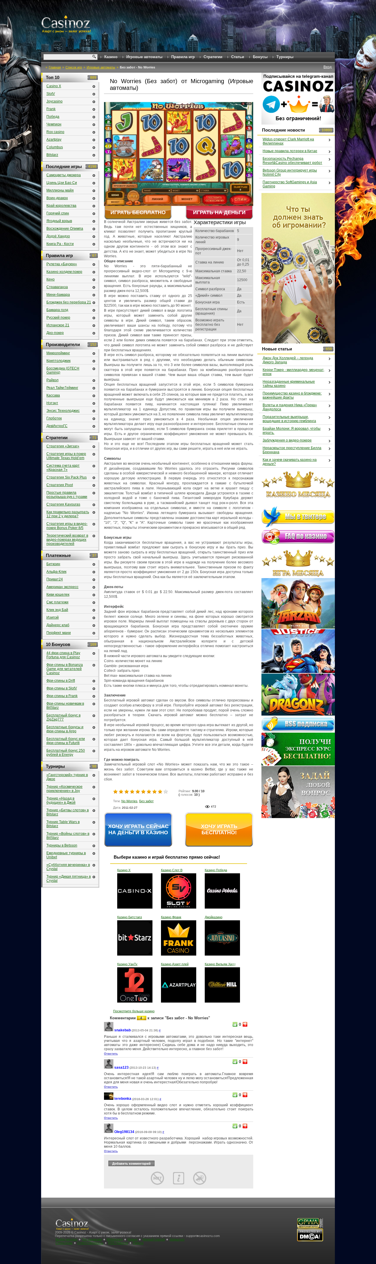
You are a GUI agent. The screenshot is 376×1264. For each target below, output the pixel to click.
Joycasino (54, 101)
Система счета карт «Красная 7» (63, 468)
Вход (327, 67)
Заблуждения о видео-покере (287, 440)
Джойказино (213, 917)
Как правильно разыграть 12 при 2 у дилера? (67, 514)
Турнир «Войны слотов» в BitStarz (67, 836)
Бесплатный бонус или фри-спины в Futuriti (65, 741)
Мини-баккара (58, 295)
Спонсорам (64, 1243)
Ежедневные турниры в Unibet (66, 855)
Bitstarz (52, 155)
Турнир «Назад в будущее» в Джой (60, 800)
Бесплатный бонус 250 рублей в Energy (65, 752)
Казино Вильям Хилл (220, 964)
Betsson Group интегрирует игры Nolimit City (290, 172)
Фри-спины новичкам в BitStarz (65, 705)
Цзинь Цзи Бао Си (61, 183)
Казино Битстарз (129, 917)
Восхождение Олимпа (64, 228)
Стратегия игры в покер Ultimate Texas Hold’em (66, 456)
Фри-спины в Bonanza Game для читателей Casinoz (64, 669)
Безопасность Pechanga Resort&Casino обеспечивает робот (292, 161)
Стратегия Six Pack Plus (66, 477)
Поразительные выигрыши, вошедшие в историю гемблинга (289, 419)
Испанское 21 (57, 325)
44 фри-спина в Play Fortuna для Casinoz (63, 655)
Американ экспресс (62, 587)
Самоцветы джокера (63, 175)
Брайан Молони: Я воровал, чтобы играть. (291, 431)
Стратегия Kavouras (63, 504)
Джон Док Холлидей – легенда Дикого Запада (288, 360)
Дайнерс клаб (57, 625)
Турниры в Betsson (61, 845)
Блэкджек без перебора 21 (68, 302)
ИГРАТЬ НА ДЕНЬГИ (219, 212)
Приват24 (54, 579)
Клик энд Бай (57, 610)
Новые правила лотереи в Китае (290, 151)
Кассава (53, 395)
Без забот (146, 801)
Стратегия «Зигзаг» (62, 446)
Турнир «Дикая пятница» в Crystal (68, 878)
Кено (50, 279)
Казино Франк (171, 917)
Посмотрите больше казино (134, 1011)
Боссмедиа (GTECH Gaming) (62, 370)
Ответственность (90, 1243)
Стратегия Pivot (59, 485)
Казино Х (123, 870)
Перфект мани (58, 633)
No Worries (129, 801)
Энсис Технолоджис (63, 411)
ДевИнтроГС (57, 426)
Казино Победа (216, 870)
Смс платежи (57, 602)
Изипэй (52, 617)
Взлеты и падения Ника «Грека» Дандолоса (290, 407)
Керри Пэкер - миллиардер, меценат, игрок (293, 372)
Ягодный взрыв (59, 221)
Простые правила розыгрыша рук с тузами (66, 495)
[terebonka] (108, 1098)
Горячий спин (57, 213)
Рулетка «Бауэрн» (61, 264)
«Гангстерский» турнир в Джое (67, 777)
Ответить (111, 1053)
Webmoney (115, 1239)
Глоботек (54, 418)
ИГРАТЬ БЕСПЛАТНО (138, 212)
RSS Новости (118, 1243)
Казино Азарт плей (175, 964)
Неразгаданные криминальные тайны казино (289, 384)
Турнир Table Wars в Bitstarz (63, 824)
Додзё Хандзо (58, 236)
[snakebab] (108, 1030)
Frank (51, 109)
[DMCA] (310, 1240)
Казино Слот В (171, 870)
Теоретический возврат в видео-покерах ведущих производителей (67, 539)
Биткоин (53, 564)
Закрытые (176, 1239)
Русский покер (58, 317)
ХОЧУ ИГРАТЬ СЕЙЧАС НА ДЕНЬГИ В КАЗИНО (138, 829)
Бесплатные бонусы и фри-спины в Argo (64, 729)
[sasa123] (108, 1067)
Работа (138, 1243)
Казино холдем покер (64, 272)
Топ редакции (92, 1239)
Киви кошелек (57, 594)
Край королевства (61, 206)
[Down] (245, 1024)
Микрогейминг (58, 353)
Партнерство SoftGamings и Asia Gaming (290, 184)
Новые (132, 1239)
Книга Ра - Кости (60, 244)
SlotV (50, 94)
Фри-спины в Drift (60, 681)
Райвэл (52, 380)
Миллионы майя (60, 190)
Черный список (153, 1239)
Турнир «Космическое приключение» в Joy (64, 789)
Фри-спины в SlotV (61, 688)
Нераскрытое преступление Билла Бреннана (292, 450)
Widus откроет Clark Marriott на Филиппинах (288, 141)
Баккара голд (57, 310)
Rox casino (55, 132)
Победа (52, 117)
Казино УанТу (127, 964)
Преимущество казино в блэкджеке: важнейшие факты (292, 395)
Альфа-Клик (56, 572)
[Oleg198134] (108, 1132)
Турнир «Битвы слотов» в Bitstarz (67, 812)
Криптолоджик (58, 361)
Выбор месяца (66, 1239)
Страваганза (57, 287)
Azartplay (53, 139)
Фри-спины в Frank (62, 696)
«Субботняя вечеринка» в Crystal (68, 867)
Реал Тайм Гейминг (62, 388)
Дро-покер (55, 333)
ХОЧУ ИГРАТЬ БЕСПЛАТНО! (219, 829)
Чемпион (53, 124)
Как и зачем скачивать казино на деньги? (290, 462)
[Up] (235, 1024)
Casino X (53, 86)
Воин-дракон (57, 198)
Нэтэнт (52, 403)
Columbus (54, 147)
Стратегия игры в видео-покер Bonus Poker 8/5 (67, 526)
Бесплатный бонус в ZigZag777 (63, 717)
